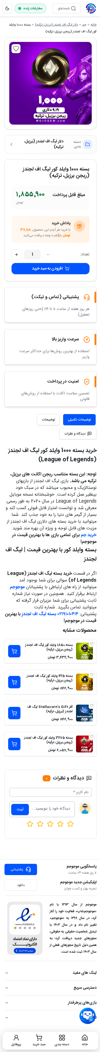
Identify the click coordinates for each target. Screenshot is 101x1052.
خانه (94, 25)
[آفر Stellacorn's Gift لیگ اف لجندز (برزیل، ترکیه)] (84, 713)
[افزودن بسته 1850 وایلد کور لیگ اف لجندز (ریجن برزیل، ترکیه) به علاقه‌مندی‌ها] (92, 644)
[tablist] (66, 420)
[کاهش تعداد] (48, 254)
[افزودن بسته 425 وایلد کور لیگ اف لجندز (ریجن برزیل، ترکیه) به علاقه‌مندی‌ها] (92, 675)
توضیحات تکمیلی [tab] (79, 419)
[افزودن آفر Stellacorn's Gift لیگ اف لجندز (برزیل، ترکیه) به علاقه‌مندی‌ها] (92, 706)
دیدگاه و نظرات (75, 434)
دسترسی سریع (85, 987)
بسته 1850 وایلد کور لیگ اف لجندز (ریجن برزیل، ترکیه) (49, 647)
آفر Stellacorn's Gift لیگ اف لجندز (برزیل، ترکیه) (50, 709)
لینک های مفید (85, 973)
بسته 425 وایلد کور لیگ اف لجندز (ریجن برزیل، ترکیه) (50, 678)
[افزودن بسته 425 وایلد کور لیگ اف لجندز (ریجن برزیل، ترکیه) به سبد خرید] (14, 682)
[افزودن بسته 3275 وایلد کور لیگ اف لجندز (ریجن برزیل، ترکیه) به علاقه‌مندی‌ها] (92, 736)
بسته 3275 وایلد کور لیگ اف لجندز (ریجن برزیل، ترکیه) (48, 740)
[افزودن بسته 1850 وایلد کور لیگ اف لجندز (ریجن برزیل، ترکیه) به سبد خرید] (14, 651)
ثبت (20, 809)
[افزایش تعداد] (17, 254)
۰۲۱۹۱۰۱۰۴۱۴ (68, 614)
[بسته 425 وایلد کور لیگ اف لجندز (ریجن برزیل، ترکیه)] (84, 682)
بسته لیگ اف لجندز (39, 614)
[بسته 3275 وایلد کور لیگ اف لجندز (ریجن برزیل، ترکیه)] (84, 744)
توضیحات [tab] (48, 419)
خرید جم (89, 535)
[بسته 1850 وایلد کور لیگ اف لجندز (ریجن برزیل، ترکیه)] (84, 651)
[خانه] (91, 8)
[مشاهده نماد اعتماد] (24, 928)
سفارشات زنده (33, 8)
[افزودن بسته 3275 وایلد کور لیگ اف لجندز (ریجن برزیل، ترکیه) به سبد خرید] (14, 744)
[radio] (30, 823)
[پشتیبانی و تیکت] (88, 1016)
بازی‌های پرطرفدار (82, 1002)
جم (84, 25)
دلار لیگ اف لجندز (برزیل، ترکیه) (56, 25)
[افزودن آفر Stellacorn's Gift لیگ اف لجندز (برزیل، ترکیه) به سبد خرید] (14, 713)
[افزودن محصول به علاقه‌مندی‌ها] (16, 48)
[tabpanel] (50, 535)
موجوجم (17, 587)
